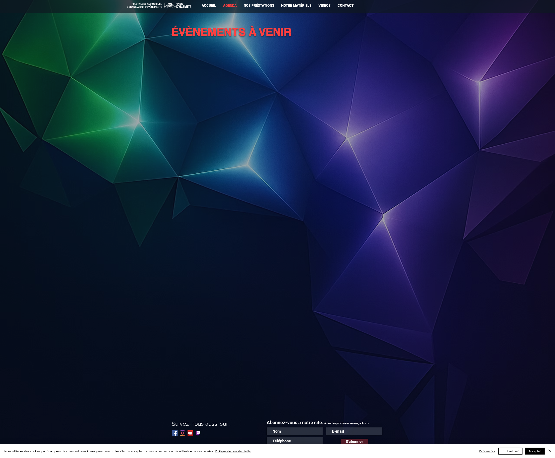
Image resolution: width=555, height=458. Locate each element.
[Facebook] (175, 433)
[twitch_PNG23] (198, 433)
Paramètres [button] (487, 451)
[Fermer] (549, 451)
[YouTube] (190, 433)
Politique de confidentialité (233, 451)
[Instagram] (182, 433)
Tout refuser (510, 451)
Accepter (535, 451)
